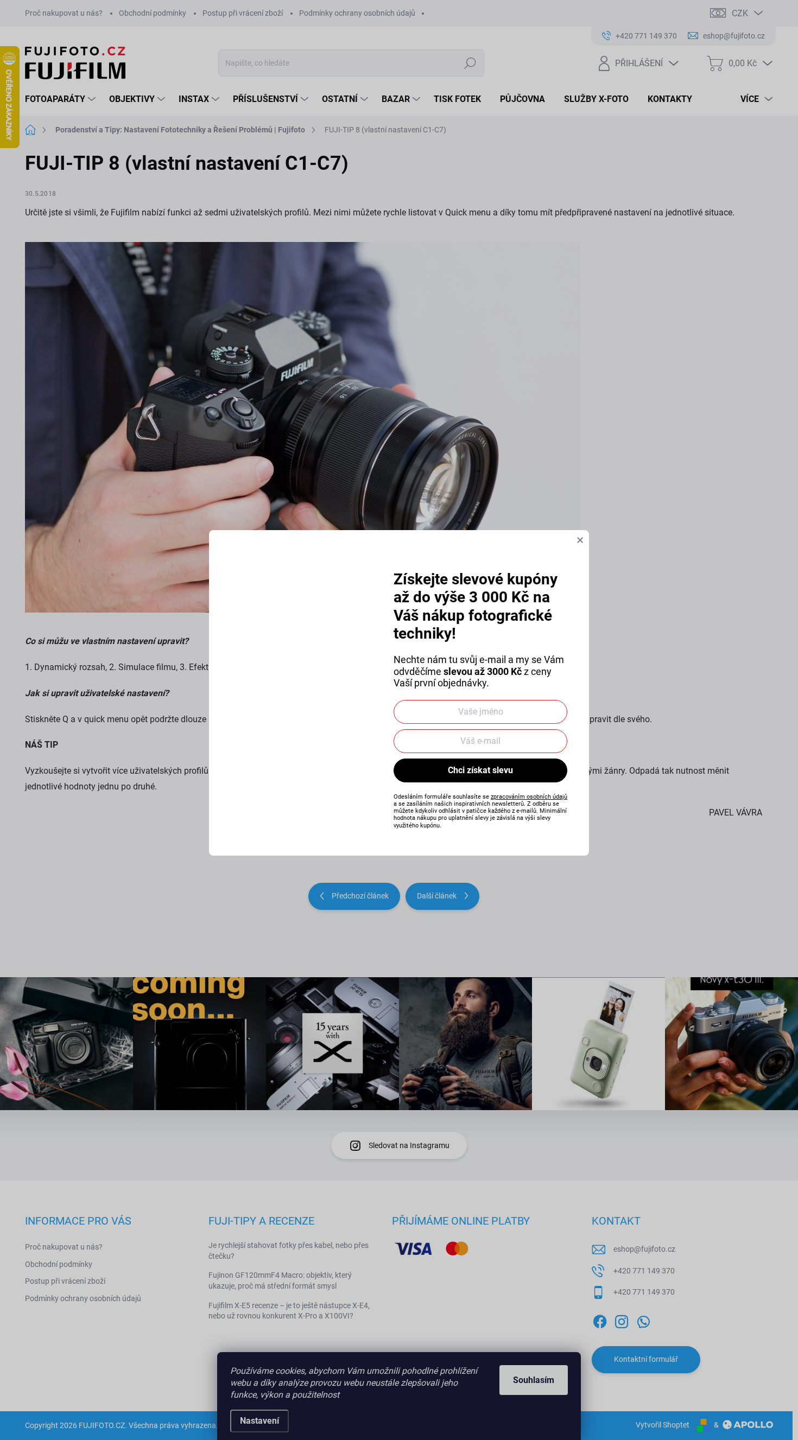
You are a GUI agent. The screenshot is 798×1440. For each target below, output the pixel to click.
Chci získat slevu (480, 770)
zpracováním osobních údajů (529, 796)
